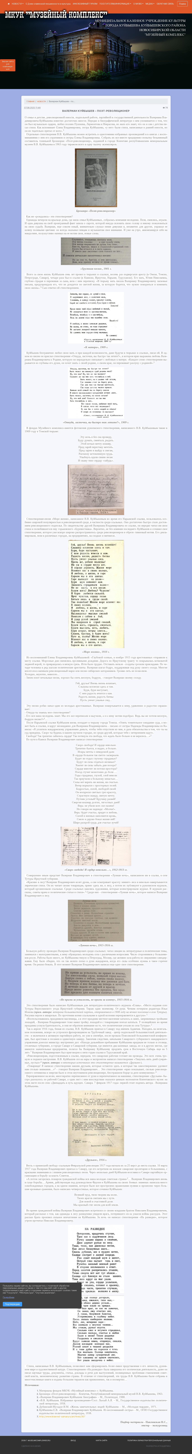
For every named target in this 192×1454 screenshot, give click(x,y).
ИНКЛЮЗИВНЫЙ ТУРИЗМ (85, 4)
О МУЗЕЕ (137, 4)
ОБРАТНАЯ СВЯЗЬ (165, 4)
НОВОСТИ (17, 4)
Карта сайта (101, 1440)
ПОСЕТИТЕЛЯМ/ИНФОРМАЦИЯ (114, 4)
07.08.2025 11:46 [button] (32, 107)
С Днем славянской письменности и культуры (48, 4)
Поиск (182, 3)
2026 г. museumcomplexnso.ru (35, 1440)
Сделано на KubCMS (31, 1446)
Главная (30, 101)
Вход (73, 1440)
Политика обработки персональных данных (149, 1440)
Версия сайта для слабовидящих (7, 65)
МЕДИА (149, 4)
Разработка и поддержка (158, 1446)
